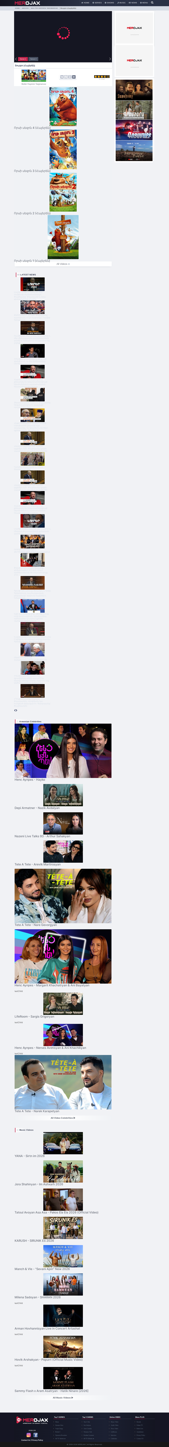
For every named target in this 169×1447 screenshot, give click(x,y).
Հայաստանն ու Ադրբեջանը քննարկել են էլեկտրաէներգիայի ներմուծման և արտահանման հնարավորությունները (31, 383)
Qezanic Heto (59, 1425)
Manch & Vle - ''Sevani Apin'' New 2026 (42, 1269)
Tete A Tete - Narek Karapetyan (37, 1111)
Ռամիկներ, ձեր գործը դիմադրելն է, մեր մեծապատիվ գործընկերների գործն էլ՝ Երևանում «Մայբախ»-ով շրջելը (32, 339)
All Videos (62, 264)
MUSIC (122, 3)
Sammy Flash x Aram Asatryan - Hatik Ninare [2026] (51, 1391)
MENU (145, 3)
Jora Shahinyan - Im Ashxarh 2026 (39, 1184)
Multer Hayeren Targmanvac (34, 84)
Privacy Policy (37, 1440)
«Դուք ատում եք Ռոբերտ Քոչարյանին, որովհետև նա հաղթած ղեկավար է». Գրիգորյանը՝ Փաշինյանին (32, 702)
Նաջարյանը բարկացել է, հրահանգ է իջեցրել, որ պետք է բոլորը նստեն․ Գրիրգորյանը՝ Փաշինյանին (32, 639)
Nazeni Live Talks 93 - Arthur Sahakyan (42, 836)
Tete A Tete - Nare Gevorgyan (36, 925)
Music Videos (26, 1130)
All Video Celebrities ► (63, 1118)
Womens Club (88, 1432)
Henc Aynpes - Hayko (30, 779)
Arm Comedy (88, 1428)
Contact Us (25, 1440)
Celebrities (114, 1438)
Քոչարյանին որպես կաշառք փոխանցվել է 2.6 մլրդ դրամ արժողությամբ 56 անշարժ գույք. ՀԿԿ (31, 571)
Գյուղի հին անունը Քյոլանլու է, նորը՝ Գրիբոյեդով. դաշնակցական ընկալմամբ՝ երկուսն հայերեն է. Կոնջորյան (32, 594)
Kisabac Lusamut (89, 1435)
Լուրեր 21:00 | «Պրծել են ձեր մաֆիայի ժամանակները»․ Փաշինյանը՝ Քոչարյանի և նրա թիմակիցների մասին (30, 295)
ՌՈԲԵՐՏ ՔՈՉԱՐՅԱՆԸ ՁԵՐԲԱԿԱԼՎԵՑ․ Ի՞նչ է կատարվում (32, 550)
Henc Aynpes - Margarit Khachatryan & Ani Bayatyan (52, 985)
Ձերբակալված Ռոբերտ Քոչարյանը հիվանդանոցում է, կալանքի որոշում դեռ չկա (32, 404)
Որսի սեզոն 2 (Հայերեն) (32, 213)
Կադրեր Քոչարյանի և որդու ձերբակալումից (28, 468)
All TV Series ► (60, 1438)
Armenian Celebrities (30, 722)
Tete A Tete (87, 1422)
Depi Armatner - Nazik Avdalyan (37, 808)
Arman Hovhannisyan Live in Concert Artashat (47, 1328)
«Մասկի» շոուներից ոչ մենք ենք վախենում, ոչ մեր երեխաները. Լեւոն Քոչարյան (30, 361)
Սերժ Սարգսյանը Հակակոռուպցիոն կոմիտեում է (30, 658)
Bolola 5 (57, 1432)
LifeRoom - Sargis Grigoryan (34, 1016)
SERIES (98, 3)
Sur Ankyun (87, 1425)
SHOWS (110, 3)
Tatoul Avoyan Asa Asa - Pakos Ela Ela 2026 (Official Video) (56, 1212)
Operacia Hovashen (61, 1435)
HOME (86, 3)
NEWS (134, 3)
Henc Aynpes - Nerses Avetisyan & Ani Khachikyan (50, 1048)
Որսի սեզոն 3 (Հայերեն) (32, 171)
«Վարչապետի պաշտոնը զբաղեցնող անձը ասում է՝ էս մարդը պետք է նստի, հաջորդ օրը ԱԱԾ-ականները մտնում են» (31, 679)
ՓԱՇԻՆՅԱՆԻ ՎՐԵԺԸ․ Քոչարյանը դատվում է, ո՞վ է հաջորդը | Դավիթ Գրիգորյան (32, 317)
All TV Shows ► (89, 1438)
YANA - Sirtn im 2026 (30, 1156)
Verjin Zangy (59, 1428)
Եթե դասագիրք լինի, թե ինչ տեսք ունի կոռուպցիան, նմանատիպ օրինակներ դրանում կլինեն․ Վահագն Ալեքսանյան (31, 617)
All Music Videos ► (63, 1397)
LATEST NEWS (28, 275)
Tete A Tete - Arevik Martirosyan (38, 864)
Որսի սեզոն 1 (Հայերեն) (32, 261)
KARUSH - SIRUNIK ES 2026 (34, 1240)
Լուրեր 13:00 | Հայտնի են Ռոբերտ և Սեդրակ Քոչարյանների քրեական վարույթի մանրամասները (32, 531)
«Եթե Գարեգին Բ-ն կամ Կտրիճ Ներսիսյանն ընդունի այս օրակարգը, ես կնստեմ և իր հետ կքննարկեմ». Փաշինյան (31, 427)
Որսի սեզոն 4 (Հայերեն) (32, 128)
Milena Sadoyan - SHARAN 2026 (38, 1297)
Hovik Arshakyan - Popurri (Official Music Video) (49, 1359)
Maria (57, 1422)
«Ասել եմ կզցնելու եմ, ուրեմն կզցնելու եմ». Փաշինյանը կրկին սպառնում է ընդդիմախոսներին (30, 448)
